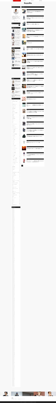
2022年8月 (13, 262)
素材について (28, 134)
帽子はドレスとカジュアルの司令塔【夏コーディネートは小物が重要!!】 (35, 37)
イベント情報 (16, 132)
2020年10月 (13, 287)
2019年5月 (13, 306)
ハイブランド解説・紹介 (16, 145)
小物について (16, 176)
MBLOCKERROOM (16, 108)
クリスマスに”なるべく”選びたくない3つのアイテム (17, 84)
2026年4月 (13, 213)
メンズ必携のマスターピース (16, 159)
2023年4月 (13, 253)
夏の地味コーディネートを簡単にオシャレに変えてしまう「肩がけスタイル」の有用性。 (35, 81)
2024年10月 (13, 233)
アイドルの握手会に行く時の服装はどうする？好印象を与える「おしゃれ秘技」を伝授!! (35, 130)
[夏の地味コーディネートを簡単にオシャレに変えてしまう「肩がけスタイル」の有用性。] (24, 80)
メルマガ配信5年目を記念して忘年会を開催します (17, 92)
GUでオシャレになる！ (16, 105)
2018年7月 (13, 317)
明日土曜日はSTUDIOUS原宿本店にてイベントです (17, 88)
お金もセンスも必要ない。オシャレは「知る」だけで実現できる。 (35, 49)
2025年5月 (13, 225)
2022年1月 (13, 270)
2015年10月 (13, 354)
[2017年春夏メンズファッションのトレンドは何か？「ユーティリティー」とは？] (24, 92)
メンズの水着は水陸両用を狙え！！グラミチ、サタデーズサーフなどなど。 (35, 155)
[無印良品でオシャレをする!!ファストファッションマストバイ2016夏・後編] (24, 117)
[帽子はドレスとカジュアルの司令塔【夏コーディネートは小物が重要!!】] (24, 36)
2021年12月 (13, 271)
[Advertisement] (15, 73)
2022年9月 (13, 261)
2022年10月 (13, 260)
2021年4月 (13, 280)
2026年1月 (13, 216)
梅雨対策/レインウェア (16, 191)
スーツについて (16, 142)
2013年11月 (13, 379)
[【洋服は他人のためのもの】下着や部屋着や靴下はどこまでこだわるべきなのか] (24, 11)
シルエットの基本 (16, 139)
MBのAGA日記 (16, 111)
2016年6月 (13, 345)
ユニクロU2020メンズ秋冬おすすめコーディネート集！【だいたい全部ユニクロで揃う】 (17, 81)
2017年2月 (13, 336)
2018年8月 (13, 316)
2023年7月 (13, 250)
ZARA (16, 122)
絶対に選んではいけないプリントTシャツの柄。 (33, 142)
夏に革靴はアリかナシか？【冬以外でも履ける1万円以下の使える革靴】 (35, 62)
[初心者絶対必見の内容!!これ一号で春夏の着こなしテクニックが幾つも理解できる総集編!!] (24, 30)
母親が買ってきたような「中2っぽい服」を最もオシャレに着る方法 (16, 193)
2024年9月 (13, 234)
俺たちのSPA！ (16, 169)
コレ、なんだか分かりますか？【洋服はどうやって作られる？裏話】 (17, 51)
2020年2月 (13, 296)
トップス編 (28, 140)
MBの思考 (16, 115)
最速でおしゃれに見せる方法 (16, 184)
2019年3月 (13, 308)
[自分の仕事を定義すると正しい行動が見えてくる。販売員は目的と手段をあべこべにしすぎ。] (24, 86)
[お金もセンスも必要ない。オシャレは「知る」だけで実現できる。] (24, 48)
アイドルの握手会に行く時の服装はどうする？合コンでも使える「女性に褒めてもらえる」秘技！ (35, 112)
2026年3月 (13, 214)
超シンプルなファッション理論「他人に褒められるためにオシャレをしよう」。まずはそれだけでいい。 (35, 161)
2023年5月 (13, 252)
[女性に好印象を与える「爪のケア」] (24, 99)
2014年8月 (13, 370)
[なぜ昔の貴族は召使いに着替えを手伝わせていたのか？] (24, 136)
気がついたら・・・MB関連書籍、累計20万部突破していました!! (35, 105)
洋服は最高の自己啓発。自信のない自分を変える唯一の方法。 (35, 55)
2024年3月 (13, 241)
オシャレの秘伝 (16, 135)
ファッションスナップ (16, 149)
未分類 (27, 59)
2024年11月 (13, 232)
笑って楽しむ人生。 (29, 42)
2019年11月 (13, 299)
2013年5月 (13, 382)
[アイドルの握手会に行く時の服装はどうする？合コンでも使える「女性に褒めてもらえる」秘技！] (24, 111)
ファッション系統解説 (16, 152)
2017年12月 (13, 325)
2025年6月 (13, 224)
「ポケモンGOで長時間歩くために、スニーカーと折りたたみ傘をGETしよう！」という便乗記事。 (35, 74)
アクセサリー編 (28, 34)
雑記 (27, 84)
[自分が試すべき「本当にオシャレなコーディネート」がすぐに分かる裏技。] (24, 17)
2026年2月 (13, 215)
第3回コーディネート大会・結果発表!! (17, 58)
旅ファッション (16, 179)
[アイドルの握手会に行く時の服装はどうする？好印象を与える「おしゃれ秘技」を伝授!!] (24, 130)
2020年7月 (13, 290)
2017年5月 (13, 333)
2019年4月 (13, 307)
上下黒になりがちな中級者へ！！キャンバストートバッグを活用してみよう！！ (35, 124)
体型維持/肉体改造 (16, 166)
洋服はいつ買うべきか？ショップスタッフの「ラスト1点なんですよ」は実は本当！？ (17, 95)
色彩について (16, 200)
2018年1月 (13, 324)
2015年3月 (13, 362)
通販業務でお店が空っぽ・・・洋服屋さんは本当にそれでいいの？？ (17, 65)
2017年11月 (13, 326)
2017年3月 (13, 335)
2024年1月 (13, 243)
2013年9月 (13, 380)
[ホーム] (12, 0)
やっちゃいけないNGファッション (16, 128)
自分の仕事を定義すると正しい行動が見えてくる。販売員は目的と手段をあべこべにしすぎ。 (35, 87)
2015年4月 (13, 361)
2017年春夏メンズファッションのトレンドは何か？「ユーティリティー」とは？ (35, 93)
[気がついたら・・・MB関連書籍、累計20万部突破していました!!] (24, 105)
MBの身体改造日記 (16, 118)
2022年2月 (13, 269)
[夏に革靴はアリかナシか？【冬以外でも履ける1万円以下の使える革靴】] (24, 61)
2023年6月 (13, 251)
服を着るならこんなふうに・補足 (16, 188)
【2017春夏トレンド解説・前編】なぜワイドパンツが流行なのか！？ (17, 61)
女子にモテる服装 (28, 109)
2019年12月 (13, 298)
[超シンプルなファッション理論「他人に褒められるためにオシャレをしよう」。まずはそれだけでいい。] (24, 161)
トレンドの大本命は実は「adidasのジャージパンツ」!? (17, 54)
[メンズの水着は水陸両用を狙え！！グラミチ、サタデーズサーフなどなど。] (24, 154)
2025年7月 (13, 223)
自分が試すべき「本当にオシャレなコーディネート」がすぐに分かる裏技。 (35, 18)
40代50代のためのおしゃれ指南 (16, 101)
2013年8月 (13, 381)
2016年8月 (13, 343)
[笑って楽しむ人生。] (24, 42)
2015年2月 (13, 363)
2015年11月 (13, 353)
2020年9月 (13, 288)
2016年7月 (13, 344)
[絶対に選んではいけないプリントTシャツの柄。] (24, 142)
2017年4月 (13, 334)
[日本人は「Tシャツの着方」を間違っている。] (24, 24)
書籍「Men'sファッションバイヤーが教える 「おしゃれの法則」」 (16, 181)
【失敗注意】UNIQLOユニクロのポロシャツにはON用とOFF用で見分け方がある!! (17, 41)
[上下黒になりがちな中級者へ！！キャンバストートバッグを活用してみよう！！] (24, 123)
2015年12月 (13, 352)
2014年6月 (13, 372)
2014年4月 (13, 373)
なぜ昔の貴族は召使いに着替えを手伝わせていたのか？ (34, 136)
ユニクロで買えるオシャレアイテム (16, 162)
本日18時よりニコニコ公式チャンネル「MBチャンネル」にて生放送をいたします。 (35, 68)
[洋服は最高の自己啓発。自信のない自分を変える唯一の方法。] (24, 55)
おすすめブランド (16, 125)
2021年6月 (13, 278)
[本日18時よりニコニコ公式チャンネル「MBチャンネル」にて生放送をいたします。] (24, 67)
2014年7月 (13, 371)
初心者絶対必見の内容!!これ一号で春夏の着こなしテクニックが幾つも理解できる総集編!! (35, 31)
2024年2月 (13, 242)
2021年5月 (13, 279)
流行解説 (16, 196)
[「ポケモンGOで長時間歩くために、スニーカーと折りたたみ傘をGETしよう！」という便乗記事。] (24, 74)
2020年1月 (13, 297)
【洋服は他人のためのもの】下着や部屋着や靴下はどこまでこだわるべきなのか (35, 12)
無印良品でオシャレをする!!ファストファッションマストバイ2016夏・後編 (35, 118)
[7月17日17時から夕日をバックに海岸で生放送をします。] (24, 148)
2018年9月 (13, 315)
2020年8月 (13, 289)
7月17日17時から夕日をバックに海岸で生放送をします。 (35, 148)
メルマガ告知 (28, 28)
